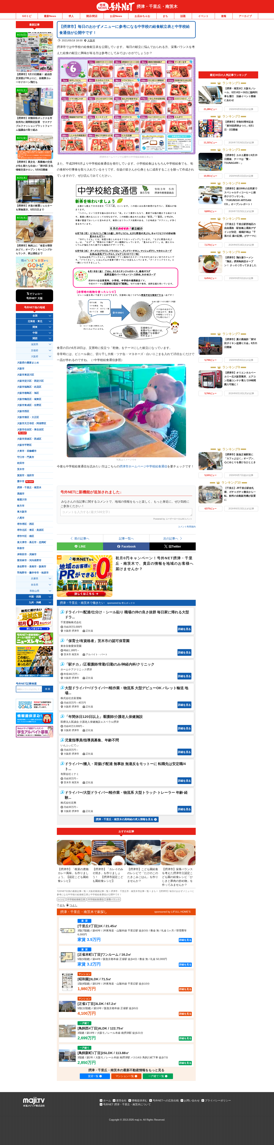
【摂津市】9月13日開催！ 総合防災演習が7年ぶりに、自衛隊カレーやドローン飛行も (34, 78)
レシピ (61, 899)
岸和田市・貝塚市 (27, 554)
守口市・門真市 (25, 457)
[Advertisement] (228, 46)
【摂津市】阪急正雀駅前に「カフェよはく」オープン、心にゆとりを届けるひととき (240, 458)
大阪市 (20, 368)
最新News (50, 16)
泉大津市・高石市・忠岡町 (31, 542)
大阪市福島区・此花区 (29, 387)
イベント (203, 16)
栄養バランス (113, 899)
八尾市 (20, 518)
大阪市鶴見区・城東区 (29, 399)
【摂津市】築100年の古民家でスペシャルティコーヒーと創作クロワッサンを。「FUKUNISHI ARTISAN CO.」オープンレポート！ (240, 196)
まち (165, 16)
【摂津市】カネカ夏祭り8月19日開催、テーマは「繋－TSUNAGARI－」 (240, 159)
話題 (183, 16)
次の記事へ (170, 538)
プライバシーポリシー (218, 1100)
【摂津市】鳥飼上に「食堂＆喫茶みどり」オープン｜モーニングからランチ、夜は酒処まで (34, 249)
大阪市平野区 (24, 445)
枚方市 (20, 505)
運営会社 (121, 1100)
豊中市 (25, 481)
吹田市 (20, 463)
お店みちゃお (142, 16)
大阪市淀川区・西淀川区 (30, 381)
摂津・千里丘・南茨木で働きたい (82, 602)
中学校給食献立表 (76, 899)
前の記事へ (81, 538)
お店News (116, 16)
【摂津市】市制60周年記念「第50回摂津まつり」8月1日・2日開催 (239, 125)
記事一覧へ (126, 538)
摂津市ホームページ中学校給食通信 (143, 466)
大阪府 (91, 40)
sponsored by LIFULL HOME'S (172, 911)
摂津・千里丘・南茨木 (157, 6)
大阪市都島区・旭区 (28, 393)
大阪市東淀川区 (25, 374)
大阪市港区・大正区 (28, 417)
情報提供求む (139, 1100)
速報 (223, 16)
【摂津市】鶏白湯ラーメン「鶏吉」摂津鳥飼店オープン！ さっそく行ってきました (240, 261)
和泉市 (20, 548)
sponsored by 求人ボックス (121, 603)
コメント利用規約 (187, 526)
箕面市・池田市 (25, 475)
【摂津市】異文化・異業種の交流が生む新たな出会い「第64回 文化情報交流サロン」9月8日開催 (34, 165)
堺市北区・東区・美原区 (30, 530)
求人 (71, 16)
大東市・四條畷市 (27, 451)
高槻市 (20, 493)
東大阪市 (22, 511)
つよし (73, 905)
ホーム (107, 1100)
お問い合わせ (192, 1100)
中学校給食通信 (96, 899)
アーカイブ (245, 16)
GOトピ (27, 16)
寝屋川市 (22, 499)
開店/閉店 (91, 16)
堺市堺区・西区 (25, 524)
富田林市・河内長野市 (29, 560)
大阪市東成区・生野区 (29, 405)
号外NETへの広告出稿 (166, 1100)
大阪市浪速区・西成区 (29, 439)
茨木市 (20, 469)
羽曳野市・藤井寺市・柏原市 (33, 572)
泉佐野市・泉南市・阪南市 (31, 566)
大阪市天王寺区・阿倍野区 (31, 423)
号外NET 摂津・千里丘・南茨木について (127, 1104)
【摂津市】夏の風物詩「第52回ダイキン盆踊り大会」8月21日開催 (240, 343)
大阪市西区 (23, 411)
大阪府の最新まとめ (28, 362)
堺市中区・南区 (25, 536)
